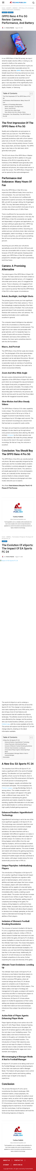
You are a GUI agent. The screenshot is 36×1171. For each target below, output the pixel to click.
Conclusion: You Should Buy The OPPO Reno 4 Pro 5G (17, 115)
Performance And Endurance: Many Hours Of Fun (16, 101)
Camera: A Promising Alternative (12, 104)
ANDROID (15, 8)
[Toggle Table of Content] (30, 93)
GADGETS (8, 8)
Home (3, 8)
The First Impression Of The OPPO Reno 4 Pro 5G (16, 97)
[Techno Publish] (3, 28)
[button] (33, 2)
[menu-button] (3, 2)
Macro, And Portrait (10, 108)
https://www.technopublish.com (18, 519)
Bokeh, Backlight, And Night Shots (14, 106)
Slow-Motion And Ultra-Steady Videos (15, 112)
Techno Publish (10, 27)
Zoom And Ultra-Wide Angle (12, 110)
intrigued (11, 435)
